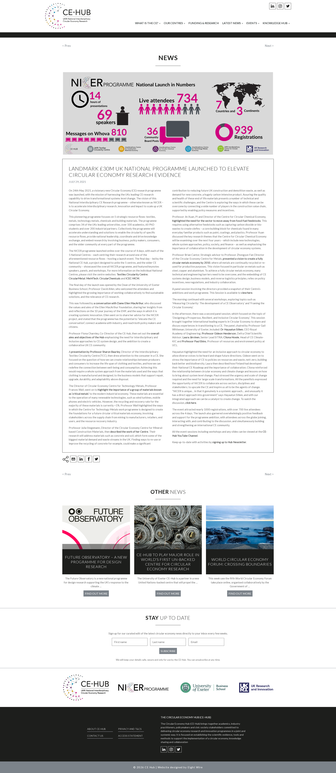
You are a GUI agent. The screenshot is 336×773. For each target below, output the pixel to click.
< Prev (66, 46)
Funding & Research (203, 23)
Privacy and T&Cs (130, 728)
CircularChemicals (109, 278)
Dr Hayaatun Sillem (231, 329)
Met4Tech (92, 278)
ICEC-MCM (132, 278)
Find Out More (96, 593)
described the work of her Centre (129, 431)
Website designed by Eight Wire (180, 767)
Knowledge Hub (275, 23)
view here (246, 292)
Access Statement (130, 735)
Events (251, 23)
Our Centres (173, 23)
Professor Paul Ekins (194, 341)
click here (190, 402)
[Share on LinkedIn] (81, 459)
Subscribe (168, 651)
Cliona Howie (231, 337)
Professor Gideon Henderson (219, 333)
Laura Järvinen (191, 337)
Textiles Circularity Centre (132, 274)
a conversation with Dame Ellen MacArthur (118, 303)
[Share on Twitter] (97, 459)
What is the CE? (146, 23)
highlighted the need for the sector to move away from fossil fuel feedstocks (216, 220)
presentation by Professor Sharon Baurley (95, 351)
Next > (269, 46)
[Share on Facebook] (89, 459)
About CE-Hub (96, 728)
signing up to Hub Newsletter (229, 442)
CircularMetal (77, 278)
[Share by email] (74, 459)
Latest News (231, 23)
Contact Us (95, 735)
